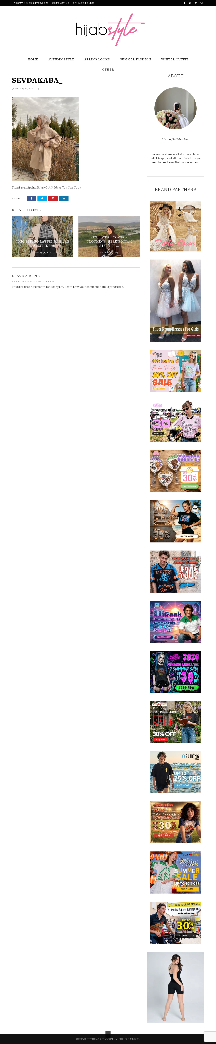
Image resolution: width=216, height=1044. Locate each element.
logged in (30, 281)
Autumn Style (61, 59)
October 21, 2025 (109, 252)
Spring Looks (97, 59)
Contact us (60, 3)
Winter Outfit (174, 59)
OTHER (108, 69)
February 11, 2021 (24, 89)
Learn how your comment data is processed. (94, 286)
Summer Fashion (135, 59)
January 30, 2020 (42, 252)
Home (33, 59)
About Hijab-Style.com (31, 3)
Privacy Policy (84, 3)
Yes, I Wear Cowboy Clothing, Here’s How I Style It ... (109, 241)
